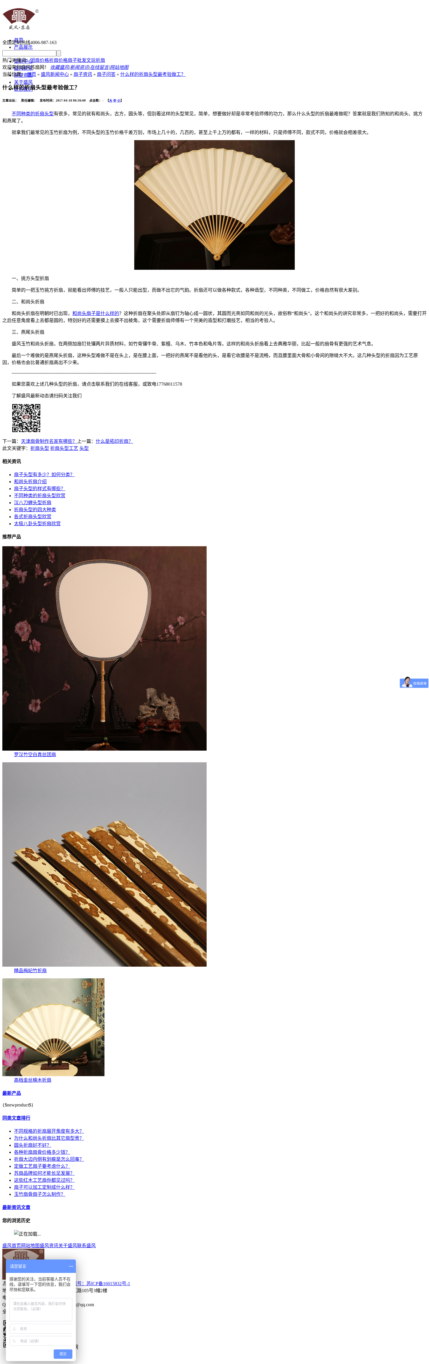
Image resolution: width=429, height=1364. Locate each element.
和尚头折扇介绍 (30, 481)
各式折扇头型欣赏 (32, 516)
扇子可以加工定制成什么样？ (44, 1187)
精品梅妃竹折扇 (30, 970)
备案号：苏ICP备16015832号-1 (99, 1283)
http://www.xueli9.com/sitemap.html (214, 1358)
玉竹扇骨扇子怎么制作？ (39, 1194)
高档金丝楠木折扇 (32, 1080)
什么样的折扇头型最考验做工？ (153, 74)
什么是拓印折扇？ (114, 441)
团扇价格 (39, 60)
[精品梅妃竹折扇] (104, 965)
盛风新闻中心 (55, 74)
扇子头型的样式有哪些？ (39, 488)
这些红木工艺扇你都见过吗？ (44, 1180)
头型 (84, 448)
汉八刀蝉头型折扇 (32, 502)
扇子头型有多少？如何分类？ (44, 474)
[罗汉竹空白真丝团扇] (104, 749)
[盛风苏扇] (20, 29)
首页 (31, 74)
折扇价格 (58, 60)
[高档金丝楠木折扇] (53, 1074)
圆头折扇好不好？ (32, 1145)
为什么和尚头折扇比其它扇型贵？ (49, 1138)
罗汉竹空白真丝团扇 (35, 754)
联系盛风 (86, 1245)
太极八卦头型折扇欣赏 (37, 523)
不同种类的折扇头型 (33, 113)
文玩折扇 (95, 60)
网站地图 (119, 67)
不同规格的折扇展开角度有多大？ (49, 1131)
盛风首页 (11, 1245)
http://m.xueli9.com (93, 1358)
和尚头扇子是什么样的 (95, 313)
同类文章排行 (16, 1118)
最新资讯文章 (16, 1207)
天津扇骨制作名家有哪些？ (49, 441)
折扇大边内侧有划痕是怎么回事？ (49, 1159)
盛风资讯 (49, 1245)
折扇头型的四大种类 (35, 509)
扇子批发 (77, 60)
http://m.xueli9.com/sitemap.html (146, 1358)
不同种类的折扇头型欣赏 (39, 495)
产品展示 (23, 47)
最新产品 (11, 1093)
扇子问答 (106, 74)
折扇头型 (39, 448)
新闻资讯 (79, 67)
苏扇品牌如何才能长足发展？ (44, 1173)
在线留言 (99, 67)
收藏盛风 (59, 67)
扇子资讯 (83, 74)
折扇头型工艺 (64, 448)
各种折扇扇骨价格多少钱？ (42, 1152)
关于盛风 (23, 82)
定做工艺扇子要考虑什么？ (42, 1166)
